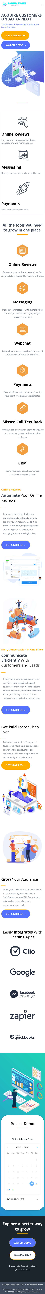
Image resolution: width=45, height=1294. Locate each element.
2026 (26, 1147)
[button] (42, 4)
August (19, 1147)
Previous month (8, 1147)
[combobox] (22, 1199)
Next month (37, 1147)
